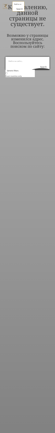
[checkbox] (20, 74)
